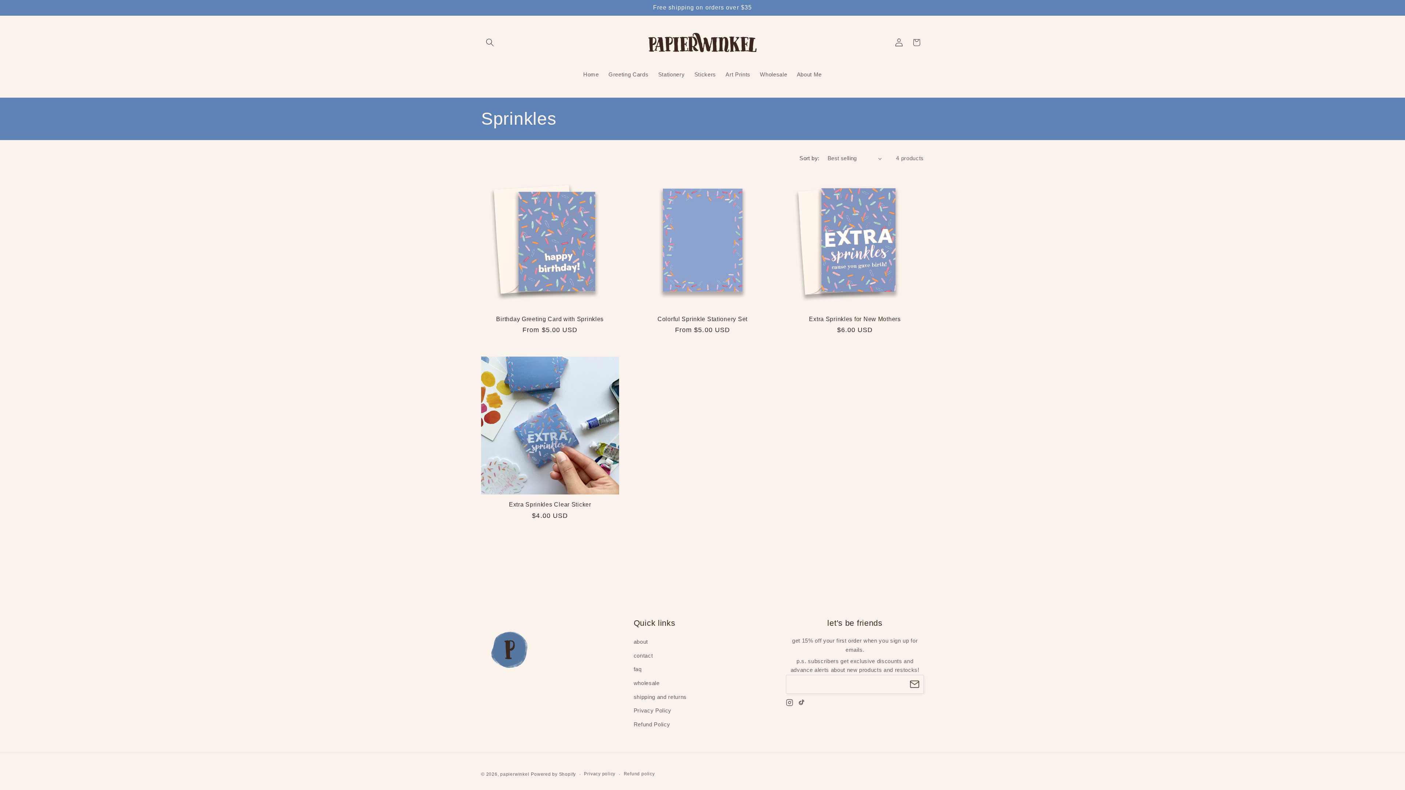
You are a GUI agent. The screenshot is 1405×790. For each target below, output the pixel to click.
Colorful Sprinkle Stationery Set (702, 319)
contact (643, 656)
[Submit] (914, 684)
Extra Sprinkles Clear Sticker (550, 504)
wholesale (647, 683)
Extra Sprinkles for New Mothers (854, 319)
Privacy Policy (652, 711)
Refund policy (639, 773)
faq (638, 669)
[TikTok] (802, 704)
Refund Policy (652, 725)
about (641, 642)
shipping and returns (660, 697)
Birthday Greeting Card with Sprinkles (550, 319)
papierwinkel (514, 774)
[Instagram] (789, 704)
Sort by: (809, 158)
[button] (490, 42)
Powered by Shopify (553, 774)
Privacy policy (599, 773)
